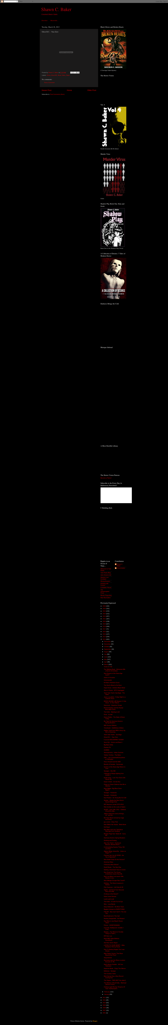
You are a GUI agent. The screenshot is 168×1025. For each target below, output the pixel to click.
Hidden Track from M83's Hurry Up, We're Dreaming (115, 731)
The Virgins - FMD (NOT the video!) (115, 980)
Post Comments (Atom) (57, 94)
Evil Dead (107, 827)
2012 (104, 997)
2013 (104, 639)
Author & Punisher (109, 677)
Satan (68, 75)
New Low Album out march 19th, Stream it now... (114, 877)
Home (69, 90)
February (107, 992)
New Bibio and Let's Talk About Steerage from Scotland (113, 830)
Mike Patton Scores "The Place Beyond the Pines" (113, 954)
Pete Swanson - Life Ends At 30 (113, 887)
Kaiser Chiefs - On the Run (112, 782)
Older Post (91, 90)
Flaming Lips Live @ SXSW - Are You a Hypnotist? (114, 856)
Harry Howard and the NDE (112, 761)
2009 (104, 1005)
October (107, 646)
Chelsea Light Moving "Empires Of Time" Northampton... (114, 987)
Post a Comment (49, 82)
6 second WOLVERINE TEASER (114, 739)
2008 (104, 1007)
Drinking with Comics (104, 584)
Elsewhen (44, 20)
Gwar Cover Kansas (110, 896)
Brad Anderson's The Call (111, 916)
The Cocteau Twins (110, 973)
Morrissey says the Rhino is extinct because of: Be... (114, 961)
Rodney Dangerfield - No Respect (114, 918)
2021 (104, 619)
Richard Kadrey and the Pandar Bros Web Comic (113, 708)
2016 (104, 631)
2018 (104, 626)
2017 (104, 629)
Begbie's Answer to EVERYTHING (114, 909)
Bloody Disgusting (106, 595)
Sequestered (108, 957)
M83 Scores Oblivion (110, 725)
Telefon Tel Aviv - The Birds (112, 755)
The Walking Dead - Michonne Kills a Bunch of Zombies (114, 670)
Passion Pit (107, 747)
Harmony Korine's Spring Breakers (114, 838)
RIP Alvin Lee (108, 936)
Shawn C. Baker (56, 9)
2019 (104, 624)
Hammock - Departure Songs (113, 705)
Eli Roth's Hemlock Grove (111, 682)
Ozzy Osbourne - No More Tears (114, 906)
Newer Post (46, 90)
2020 (104, 621)
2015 (104, 634)
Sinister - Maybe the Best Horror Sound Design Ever (114, 801)
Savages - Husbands (110, 792)
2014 (104, 636)
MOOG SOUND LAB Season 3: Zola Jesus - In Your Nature (115, 701)
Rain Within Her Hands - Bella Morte (115, 824)
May (105, 659)
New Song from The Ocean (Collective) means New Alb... (113, 873)
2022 (104, 616)
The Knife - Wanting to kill (111, 712)
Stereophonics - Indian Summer (113, 752)
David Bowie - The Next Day (112, 867)
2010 (104, 1002)
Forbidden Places (106, 587)
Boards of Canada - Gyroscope (113, 764)
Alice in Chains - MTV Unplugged (114, 690)
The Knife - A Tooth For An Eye (113, 901)
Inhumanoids (108, 680)
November (107, 644)
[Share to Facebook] (77, 73)
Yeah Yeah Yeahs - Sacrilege (113, 734)
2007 (104, 1010)
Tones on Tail (108, 666)
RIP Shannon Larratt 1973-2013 (114, 804)
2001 (104, 1013)
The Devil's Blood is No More (113, 685)
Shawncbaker (121, 568)
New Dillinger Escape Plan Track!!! (114, 880)
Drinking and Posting (110, 840)
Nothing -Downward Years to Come (115, 869)
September (107, 649)
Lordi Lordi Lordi (109, 899)
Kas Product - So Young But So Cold (115, 797)
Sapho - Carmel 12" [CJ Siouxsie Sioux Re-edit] (114, 890)
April (105, 662)
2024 (104, 611)
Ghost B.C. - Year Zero (111, 737)
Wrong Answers (105, 581)
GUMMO (106, 750)
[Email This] (71, 73)
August (106, 651)
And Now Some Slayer (111, 942)
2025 (104, 608)
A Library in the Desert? (111, 894)
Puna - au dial (108, 714)
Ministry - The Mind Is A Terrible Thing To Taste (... (113, 932)
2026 (104, 606)
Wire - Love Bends (109, 904)
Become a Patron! (106, 478)
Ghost (48, 75)
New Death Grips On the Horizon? (114, 859)
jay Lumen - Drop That (111, 822)
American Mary (108, 862)
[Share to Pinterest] (79, 73)
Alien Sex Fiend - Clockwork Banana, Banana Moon (112, 843)
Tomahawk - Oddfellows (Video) (113, 728)
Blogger (95, 1021)
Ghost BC (54, 75)
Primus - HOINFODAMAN (112, 925)
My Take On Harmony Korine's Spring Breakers (113, 722)
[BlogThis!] (73, 73)
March (106, 664)
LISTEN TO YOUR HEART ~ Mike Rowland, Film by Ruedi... (114, 946)
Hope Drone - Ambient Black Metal (114, 688)
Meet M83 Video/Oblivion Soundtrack (111, 939)
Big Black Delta (108, 745)
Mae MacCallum (106, 597)
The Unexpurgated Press (105, 591)
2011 (104, 1000)
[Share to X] (75, 73)
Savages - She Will (109, 771)
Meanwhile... (54, 20)
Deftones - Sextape (110, 971)
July (105, 654)
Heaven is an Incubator (105, 578)
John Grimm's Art (106, 575)
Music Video (61, 75)
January (107, 994)
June (106, 657)
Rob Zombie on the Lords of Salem (114, 807)
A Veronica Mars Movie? (111, 864)
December (107, 641)
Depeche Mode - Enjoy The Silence (115, 968)
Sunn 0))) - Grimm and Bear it (113, 742)
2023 (104, 613)
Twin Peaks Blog (106, 572)
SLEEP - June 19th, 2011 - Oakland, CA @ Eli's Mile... (115, 810)
